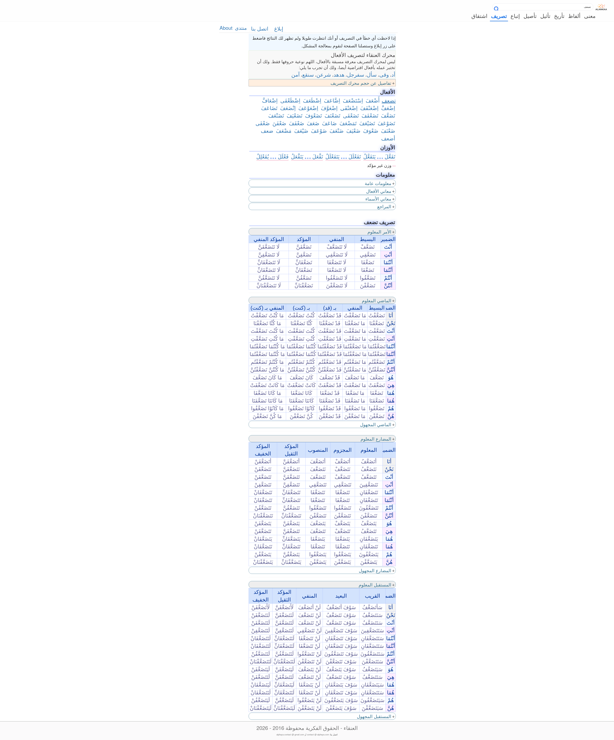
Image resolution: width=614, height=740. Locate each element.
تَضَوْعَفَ (386, 123)
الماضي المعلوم (376, 300)
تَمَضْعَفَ (348, 123)
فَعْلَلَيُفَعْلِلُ (272, 156)
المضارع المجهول (375, 570)
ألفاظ (574, 15)
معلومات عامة (378, 183)
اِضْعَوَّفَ (329, 107)
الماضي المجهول (375, 424)
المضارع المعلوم (376, 438)
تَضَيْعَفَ (367, 123)
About (226, 27)
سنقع (308, 74)
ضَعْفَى (263, 123)
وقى (384, 74)
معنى (590, 15)
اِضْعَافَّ (270, 100)
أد (393, 74)
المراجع (384, 206)
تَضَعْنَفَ (332, 115)
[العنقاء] (601, 6)
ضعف (267, 130)
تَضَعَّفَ (388, 115)
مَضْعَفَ (283, 130)
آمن (295, 74)
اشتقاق (479, 15)
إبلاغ (278, 28)
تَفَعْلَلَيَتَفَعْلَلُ (343, 156)
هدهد (339, 74)
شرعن (323, 74)
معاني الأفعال (378, 191)
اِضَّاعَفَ (332, 100)
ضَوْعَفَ (319, 130)
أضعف (388, 138)
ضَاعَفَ (329, 123)
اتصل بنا (259, 28)
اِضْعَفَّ (388, 107)
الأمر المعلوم (379, 231)
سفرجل (355, 74)
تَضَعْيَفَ (294, 115)
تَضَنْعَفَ (276, 115)
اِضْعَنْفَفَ (369, 107)
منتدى (241, 27)
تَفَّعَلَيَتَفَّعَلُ (307, 156)
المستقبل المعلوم (375, 584)
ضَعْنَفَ (388, 130)
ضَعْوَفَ (370, 130)
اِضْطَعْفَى (290, 100)
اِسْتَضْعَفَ (353, 100)
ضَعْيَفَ (353, 130)
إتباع (515, 15)
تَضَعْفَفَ (370, 115)
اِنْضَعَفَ (288, 107)
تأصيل (530, 15)
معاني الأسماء (378, 198)
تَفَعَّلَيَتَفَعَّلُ (379, 156)
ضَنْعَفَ (337, 130)
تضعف (389, 100)
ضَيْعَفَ (301, 130)
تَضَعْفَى (351, 115)
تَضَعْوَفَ (313, 115)
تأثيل (545, 15)
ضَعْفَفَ (296, 123)
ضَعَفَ (313, 123)
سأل (372, 74)
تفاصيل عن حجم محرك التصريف (361, 83)
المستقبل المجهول (374, 716)
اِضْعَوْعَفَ (308, 107)
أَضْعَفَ (373, 100)
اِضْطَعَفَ (312, 100)
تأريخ (559, 15)
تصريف (499, 16)
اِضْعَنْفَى (349, 107)
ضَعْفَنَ (279, 123)
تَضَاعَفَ (269, 107)
